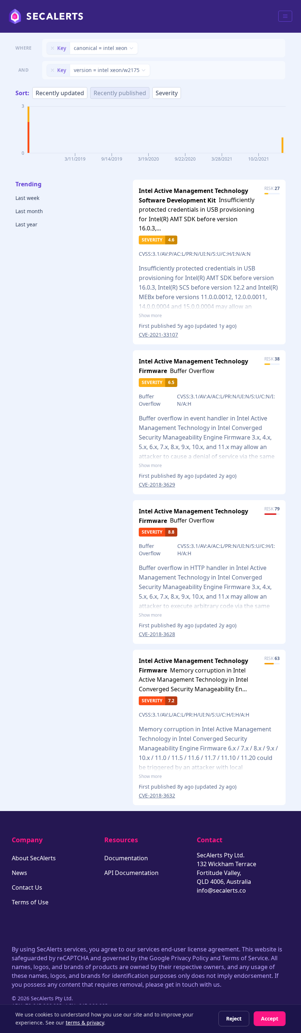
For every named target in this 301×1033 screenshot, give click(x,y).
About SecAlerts (34, 858)
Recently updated (60, 93)
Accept (269, 1018)
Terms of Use (30, 902)
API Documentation (131, 873)
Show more (150, 316)
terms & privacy (85, 1022)
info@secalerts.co (221, 890)
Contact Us (27, 887)
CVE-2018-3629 (157, 484)
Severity (167, 93)
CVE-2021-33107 (158, 334)
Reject (234, 1018)
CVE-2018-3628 (157, 634)
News (19, 873)
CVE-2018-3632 (157, 795)
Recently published (120, 93)
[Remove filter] (52, 48)
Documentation (126, 858)
